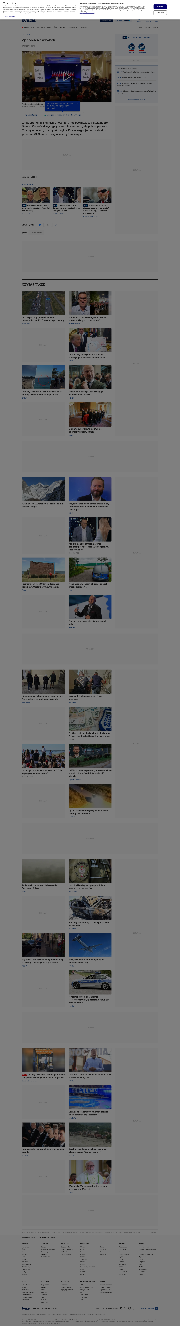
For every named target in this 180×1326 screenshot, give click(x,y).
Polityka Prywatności (9, 16)
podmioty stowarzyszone (34, 5)
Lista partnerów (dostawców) (87, 13)
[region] (90, 9)
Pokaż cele (160, 12)
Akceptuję (160, 6)
